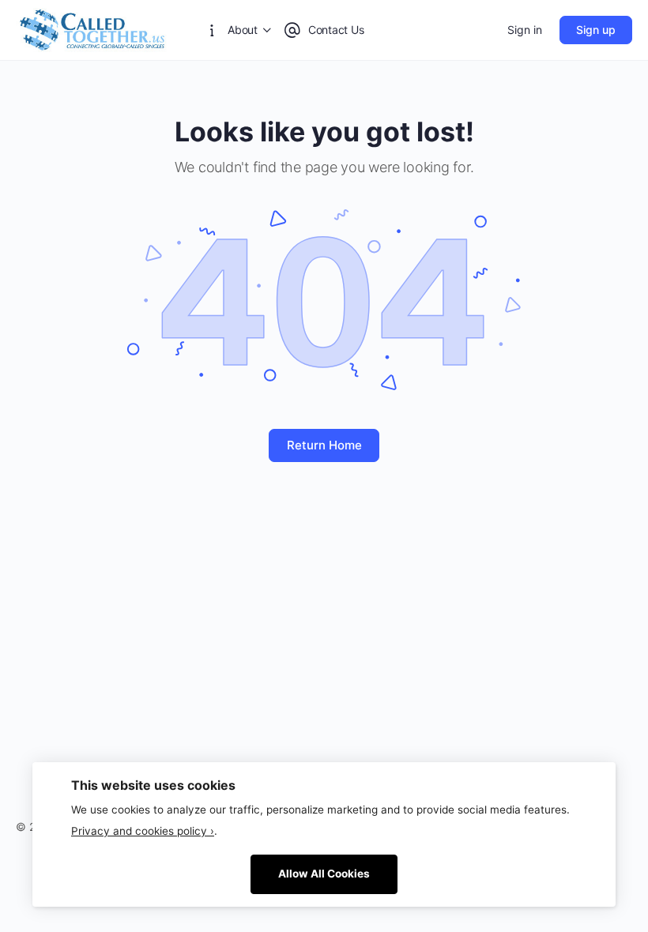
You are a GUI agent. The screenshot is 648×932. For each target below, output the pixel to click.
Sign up (596, 29)
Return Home (324, 445)
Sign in (524, 29)
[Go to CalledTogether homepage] (93, 28)
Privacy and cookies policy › (142, 831)
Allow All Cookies (324, 873)
